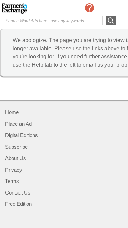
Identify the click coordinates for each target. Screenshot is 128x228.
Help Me (89, 7)
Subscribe (16, 147)
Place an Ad (18, 124)
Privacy (13, 170)
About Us (15, 158)
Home (12, 112)
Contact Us (17, 193)
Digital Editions (21, 135)
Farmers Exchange (29, 8)
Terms (12, 181)
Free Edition (18, 204)
